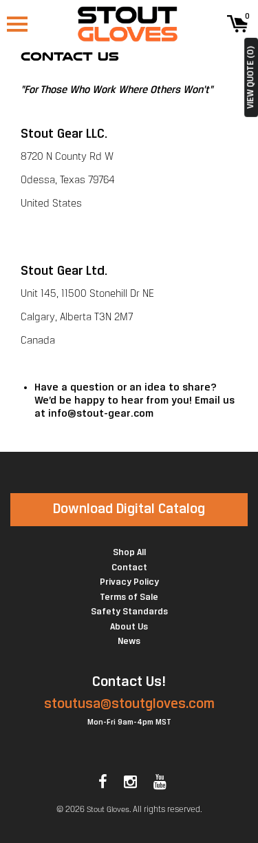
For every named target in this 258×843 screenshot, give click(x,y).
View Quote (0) (251, 77)
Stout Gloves (108, 810)
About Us (129, 627)
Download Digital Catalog (129, 509)
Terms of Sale (129, 597)
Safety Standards (129, 612)
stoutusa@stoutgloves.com (129, 704)
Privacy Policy (129, 582)
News (129, 641)
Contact (129, 568)
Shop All (129, 553)
